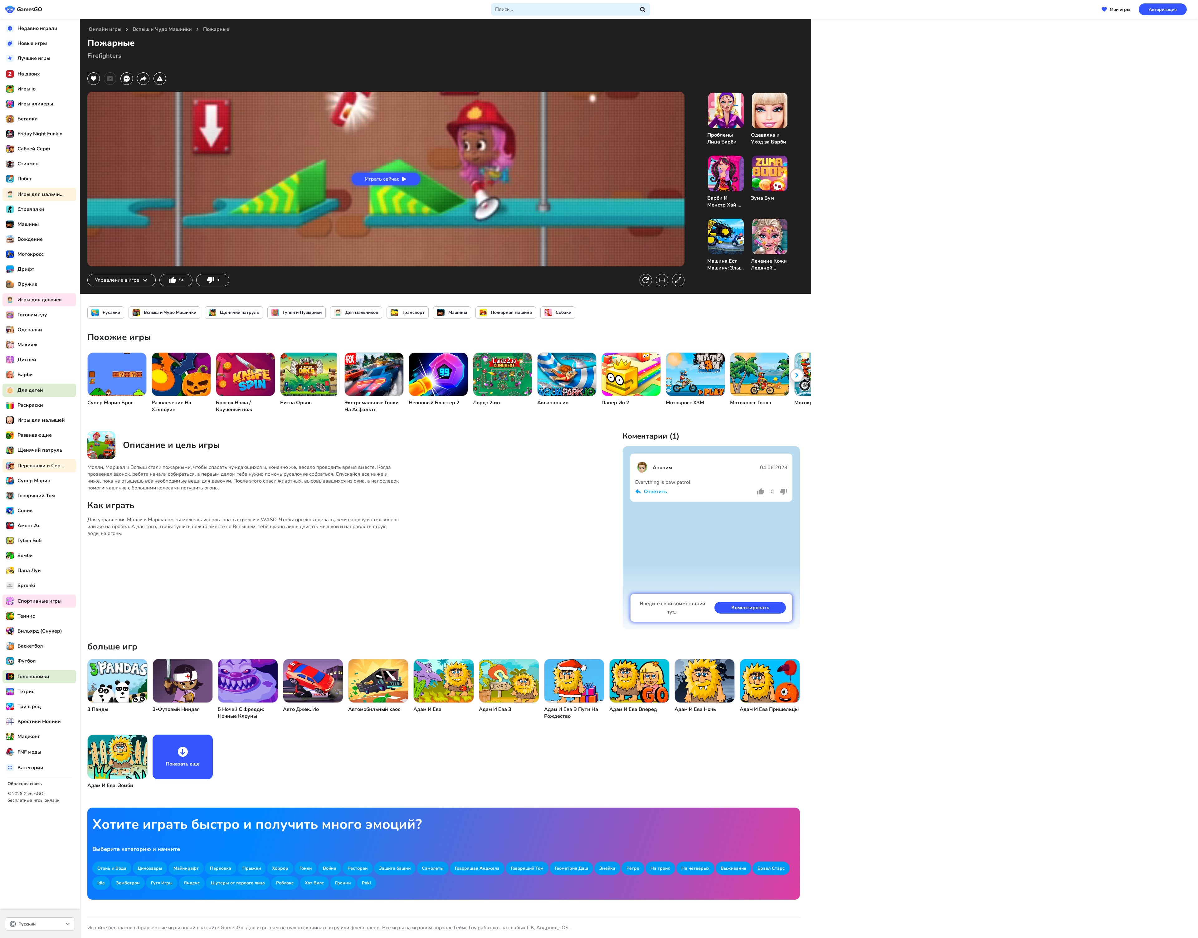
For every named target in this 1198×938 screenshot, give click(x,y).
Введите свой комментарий (672, 607)
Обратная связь (24, 784)
